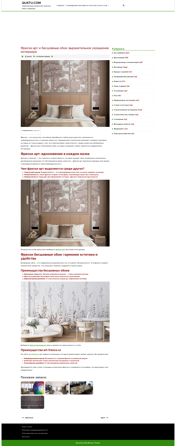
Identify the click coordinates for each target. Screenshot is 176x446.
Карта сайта (27, 427)
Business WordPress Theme (88, 443)
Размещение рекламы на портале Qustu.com (87, 5)
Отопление (119, 91)
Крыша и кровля (121, 72)
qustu (29, 56)
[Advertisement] (88, 26)
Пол (115, 96)
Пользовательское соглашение (35, 433)
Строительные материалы (126, 110)
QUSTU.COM (31, 3)
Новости (117, 81)
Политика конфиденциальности (35, 430)
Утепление (118, 119)
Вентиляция (119, 58)
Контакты (26, 437)
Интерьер (118, 67)
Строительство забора (124, 115)
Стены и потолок (121, 105)
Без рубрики (119, 53)
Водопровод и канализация (126, 62)
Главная (60, 5)
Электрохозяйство (122, 134)
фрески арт (60, 249)
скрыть (36, 130)
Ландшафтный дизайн (124, 77)
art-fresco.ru (34, 354)
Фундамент (119, 129)
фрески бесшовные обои (40, 345)
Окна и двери (120, 86)
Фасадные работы (122, 124)
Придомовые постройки (124, 100)
